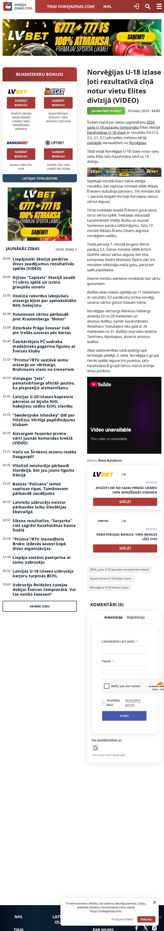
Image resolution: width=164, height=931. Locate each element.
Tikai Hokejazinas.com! (71, 6)
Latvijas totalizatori (39, 178)
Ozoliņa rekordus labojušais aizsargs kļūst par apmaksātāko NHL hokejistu (44, 300)
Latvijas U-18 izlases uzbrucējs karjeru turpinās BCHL (43, 573)
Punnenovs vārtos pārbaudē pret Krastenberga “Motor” (41, 316)
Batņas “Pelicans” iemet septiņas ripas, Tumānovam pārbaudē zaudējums (40, 489)
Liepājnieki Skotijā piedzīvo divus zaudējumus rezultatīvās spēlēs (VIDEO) (43, 264)
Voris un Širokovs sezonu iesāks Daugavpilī (44, 454)
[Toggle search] (147, 6)
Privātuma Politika (122, 919)
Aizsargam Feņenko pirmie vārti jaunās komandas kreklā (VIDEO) (43, 438)
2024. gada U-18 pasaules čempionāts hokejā (119, 569)
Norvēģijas (137, 142)
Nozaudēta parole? (132, 703)
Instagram (154, 928)
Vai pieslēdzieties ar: (106, 740)
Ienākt (124, 716)
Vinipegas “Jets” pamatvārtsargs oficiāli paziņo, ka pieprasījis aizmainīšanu (44, 383)
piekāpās (94, 142)
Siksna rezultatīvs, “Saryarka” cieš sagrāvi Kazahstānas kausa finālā (44, 525)
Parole (108, 661)
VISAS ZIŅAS (65, 249)
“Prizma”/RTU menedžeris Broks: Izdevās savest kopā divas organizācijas (39, 544)
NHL (107, 6)
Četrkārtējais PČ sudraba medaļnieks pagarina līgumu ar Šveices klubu (44, 346)
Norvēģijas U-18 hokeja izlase (109, 587)
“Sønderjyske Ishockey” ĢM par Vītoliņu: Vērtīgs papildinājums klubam (44, 420)
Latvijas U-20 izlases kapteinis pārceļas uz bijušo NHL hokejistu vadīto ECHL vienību (43, 401)
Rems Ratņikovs (110, 460)
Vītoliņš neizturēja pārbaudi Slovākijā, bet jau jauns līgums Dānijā (43, 470)
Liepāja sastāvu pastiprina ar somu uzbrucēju (42, 559)
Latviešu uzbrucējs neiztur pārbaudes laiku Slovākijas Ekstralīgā (39, 507)
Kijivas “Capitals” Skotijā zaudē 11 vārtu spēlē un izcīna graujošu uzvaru (44, 282)
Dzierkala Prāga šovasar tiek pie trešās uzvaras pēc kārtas (42, 330)
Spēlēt (125, 501)
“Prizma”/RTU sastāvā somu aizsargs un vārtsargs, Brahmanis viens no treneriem (43, 365)
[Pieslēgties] (136, 6)
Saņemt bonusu (21, 103)
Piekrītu (146, 919)
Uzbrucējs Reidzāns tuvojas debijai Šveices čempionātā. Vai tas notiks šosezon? (44, 589)
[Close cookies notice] (154, 902)
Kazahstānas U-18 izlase (106, 132)
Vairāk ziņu (40, 606)
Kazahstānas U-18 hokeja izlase (110, 578)
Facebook (136, 928)
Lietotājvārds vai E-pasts (120, 641)
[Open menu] (159, 6)
